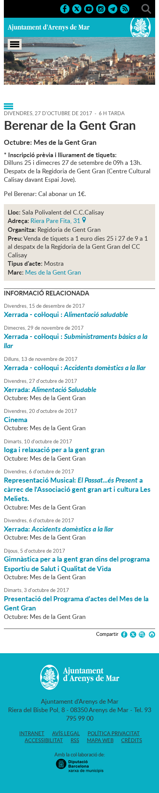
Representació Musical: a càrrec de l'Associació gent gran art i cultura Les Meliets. (77, 489)
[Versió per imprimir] (150, 634)
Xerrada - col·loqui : (66, 314)
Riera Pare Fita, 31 (55, 220)
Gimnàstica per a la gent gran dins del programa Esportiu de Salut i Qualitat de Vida (77, 563)
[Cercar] (146, 8)
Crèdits (131, 740)
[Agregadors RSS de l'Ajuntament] (125, 8)
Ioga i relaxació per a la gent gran (54, 449)
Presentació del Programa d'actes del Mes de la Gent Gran (76, 603)
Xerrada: (50, 389)
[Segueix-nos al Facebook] (65, 8)
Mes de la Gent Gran (53, 272)
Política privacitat (114, 733)
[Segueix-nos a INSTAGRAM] (101, 8)
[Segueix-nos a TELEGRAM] (113, 8)
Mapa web (100, 740)
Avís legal (66, 733)
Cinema (15, 419)
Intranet (31, 733)
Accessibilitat (44, 740)
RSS (75, 740)
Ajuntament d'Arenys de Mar (49, 27)
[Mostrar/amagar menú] (15, 44)
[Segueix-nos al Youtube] (89, 8)
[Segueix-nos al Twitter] (77, 8)
